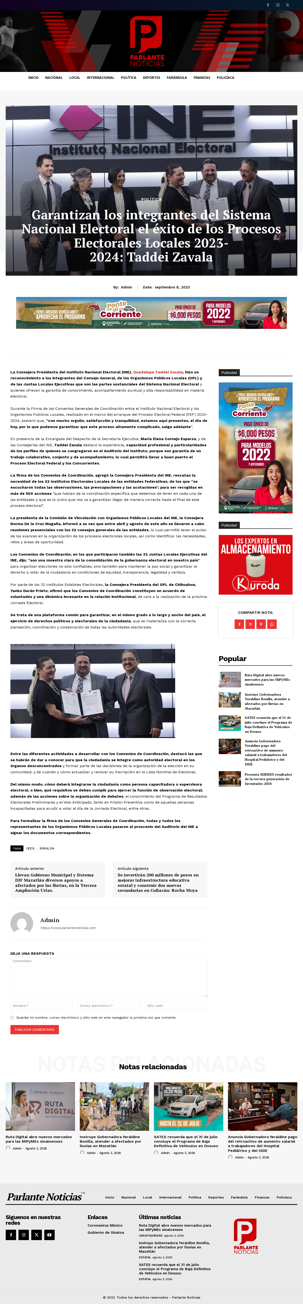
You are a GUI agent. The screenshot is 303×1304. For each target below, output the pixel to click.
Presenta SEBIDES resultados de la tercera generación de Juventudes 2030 (268, 779)
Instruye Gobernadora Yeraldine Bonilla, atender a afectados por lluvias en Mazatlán (267, 701)
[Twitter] (288, 5)
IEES (30, 848)
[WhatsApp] (272, 624)
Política (151, 200)
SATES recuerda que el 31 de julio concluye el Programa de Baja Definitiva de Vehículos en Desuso (268, 724)
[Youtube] (49, 1235)
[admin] (21, 923)
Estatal (145, 1257)
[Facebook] (268, 5)
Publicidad (229, 525)
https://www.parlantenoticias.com (68, 928)
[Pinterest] (261, 624)
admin (126, 287)
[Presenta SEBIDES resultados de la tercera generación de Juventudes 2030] (230, 779)
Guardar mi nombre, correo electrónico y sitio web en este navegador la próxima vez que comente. (96, 1017)
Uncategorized (151, 1235)
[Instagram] (278, 5)
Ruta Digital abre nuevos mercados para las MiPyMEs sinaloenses (267, 679)
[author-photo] (9, 1148)
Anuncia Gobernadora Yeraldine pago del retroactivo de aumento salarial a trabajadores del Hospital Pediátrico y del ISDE (266, 752)
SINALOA (47, 848)
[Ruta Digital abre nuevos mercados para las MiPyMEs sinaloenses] (230, 679)
